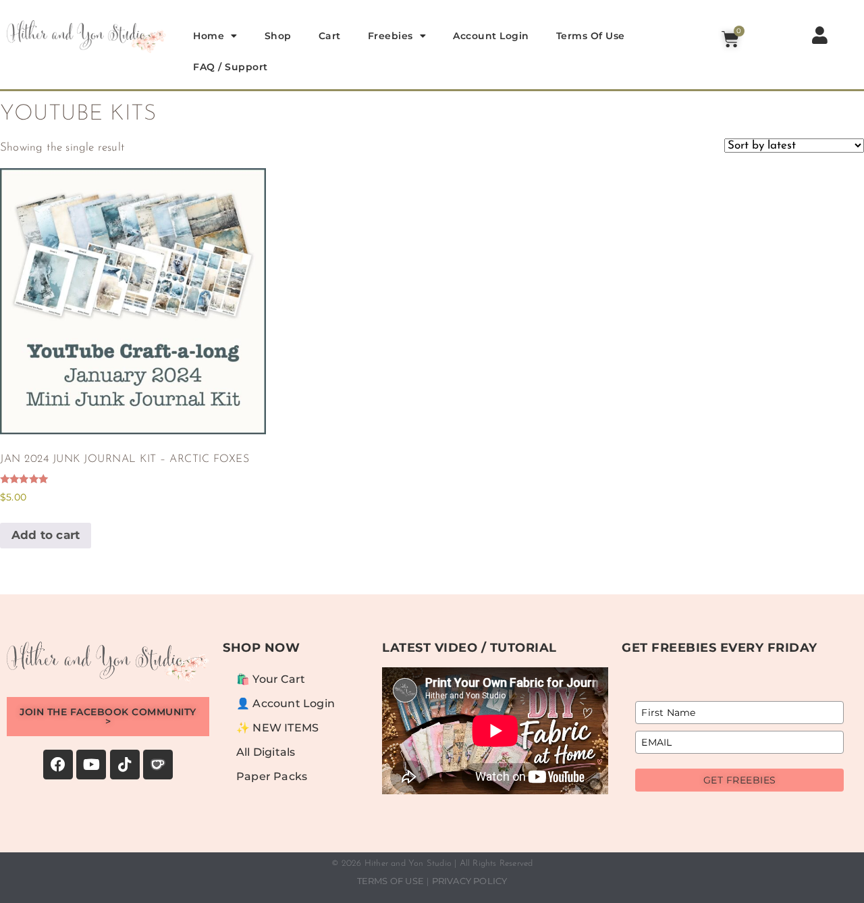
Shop (278, 36)
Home (208, 36)
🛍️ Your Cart (270, 679)
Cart (330, 36)
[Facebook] (58, 764)
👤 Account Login (285, 703)
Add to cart (45, 535)
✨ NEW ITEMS (277, 727)
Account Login (491, 36)
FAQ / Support (230, 67)
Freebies (390, 36)
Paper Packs (271, 776)
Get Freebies (739, 780)
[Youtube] (91, 764)
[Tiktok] (125, 764)
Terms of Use (590, 36)
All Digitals (265, 752)
